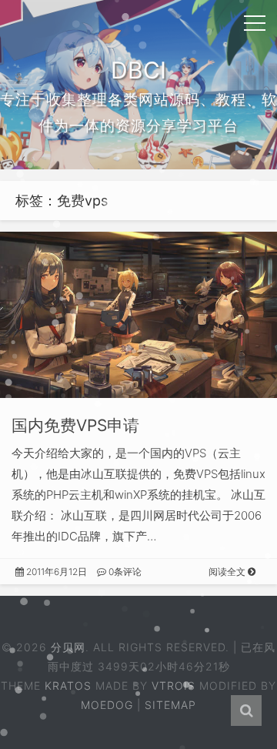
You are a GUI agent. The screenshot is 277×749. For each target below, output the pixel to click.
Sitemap (170, 704)
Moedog (107, 704)
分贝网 (68, 647)
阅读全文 (228, 571)
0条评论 (124, 571)
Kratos (68, 685)
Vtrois (173, 685)
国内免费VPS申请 (75, 425)
